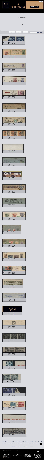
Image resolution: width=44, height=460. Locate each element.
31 (2, 443)
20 (26, 441)
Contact (22, 20)
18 (23, 441)
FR (39, 1)
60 (14, 446)
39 (14, 443)
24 (32, 441)
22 (29, 441)
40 (15, 443)
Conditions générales (22, 17)
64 (20, 446)
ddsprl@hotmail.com (7, 457)
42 (18, 443)
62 (17, 446)
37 (11, 443)
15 (19, 441)
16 (20, 441)
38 (12, 443)
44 (21, 443)
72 (32, 446)
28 (38, 441)
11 (13, 441)
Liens (22, 24)
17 (22, 441)
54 (36, 443)
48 (27, 443)
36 (9, 443)
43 (20, 443)
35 (8, 443)
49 (29, 443)
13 (16, 441)
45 (23, 443)
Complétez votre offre (34, 6)
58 (11, 446)
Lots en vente (22, 13)
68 (26, 446)
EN (41, 1)
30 (41, 441)
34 (6, 443)
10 (12, 441)
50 (30, 443)
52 (33, 443)
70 (29, 446)
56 (39, 443)
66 (23, 446)
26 (35, 441)
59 (13, 446)
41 (17, 443)
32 (3, 443)
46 (24, 443)
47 (26, 443)
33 (5, 443)
